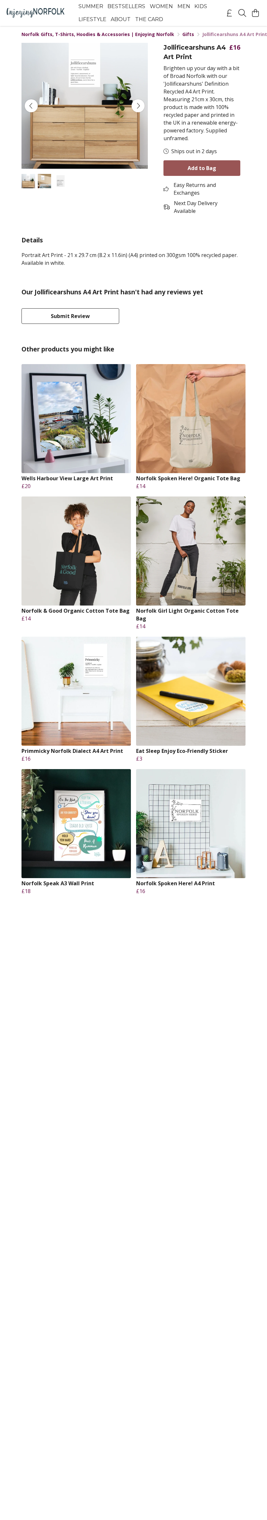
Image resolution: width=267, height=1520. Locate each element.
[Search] (242, 12)
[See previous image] (31, 105)
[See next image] (138, 105)
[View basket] (255, 12)
